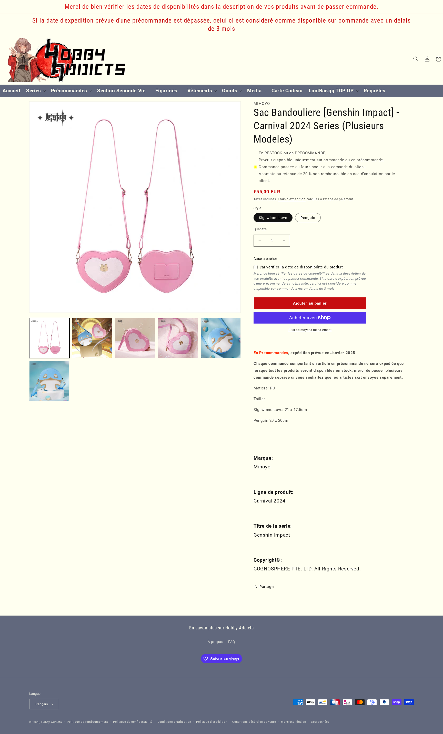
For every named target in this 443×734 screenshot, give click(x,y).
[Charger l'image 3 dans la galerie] (135, 338)
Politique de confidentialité (133, 721)
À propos (215, 642)
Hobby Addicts (51, 722)
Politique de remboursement (87, 721)
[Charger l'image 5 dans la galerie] (220, 338)
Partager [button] (267, 587)
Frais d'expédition (292, 199)
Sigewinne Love (273, 218)
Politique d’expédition (211, 721)
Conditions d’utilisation (174, 721)
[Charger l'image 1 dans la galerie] (49, 338)
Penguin (307, 218)
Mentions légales (293, 721)
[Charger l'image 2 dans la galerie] (92, 338)
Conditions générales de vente (254, 721)
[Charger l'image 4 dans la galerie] (178, 338)
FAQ (231, 642)
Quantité (260, 229)
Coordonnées (320, 721)
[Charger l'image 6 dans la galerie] (49, 381)
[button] (35, 91)
